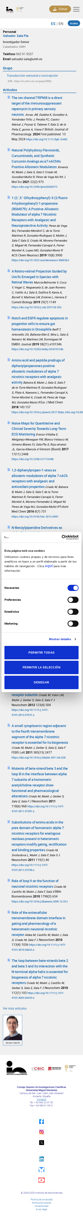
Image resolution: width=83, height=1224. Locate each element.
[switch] (73, 600)
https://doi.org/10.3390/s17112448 (32, 459)
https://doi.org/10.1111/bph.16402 (46, 139)
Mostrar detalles (60, 639)
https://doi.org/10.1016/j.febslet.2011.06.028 (39, 757)
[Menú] (76, 9)
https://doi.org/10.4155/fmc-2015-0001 (35, 516)
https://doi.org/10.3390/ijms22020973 (34, 187)
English (60, 23)
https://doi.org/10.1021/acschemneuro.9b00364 (40, 260)
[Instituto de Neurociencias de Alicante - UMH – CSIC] (22, 9)
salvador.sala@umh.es (26, 59)
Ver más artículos (15, 1008)
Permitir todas (41, 652)
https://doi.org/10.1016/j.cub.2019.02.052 (37, 307)
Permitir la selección (41, 667)
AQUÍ (49, 566)
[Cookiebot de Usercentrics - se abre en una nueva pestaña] (62, 537)
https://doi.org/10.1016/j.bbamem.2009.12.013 (40, 901)
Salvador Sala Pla (15, 36)
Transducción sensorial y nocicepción (32, 75)
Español (55, 23)
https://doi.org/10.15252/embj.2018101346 (37, 349)
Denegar (41, 682)
